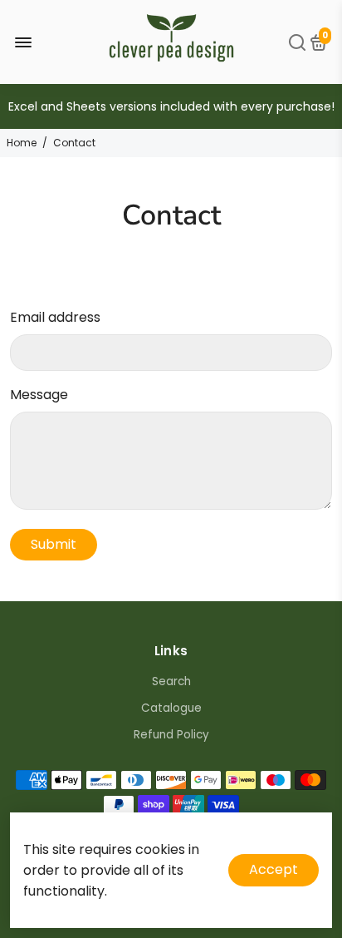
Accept (273, 869)
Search (171, 681)
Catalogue (171, 708)
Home (22, 143)
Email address (55, 317)
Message (39, 394)
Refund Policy (171, 735)
